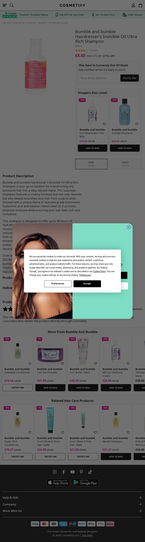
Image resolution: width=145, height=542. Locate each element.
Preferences (57, 283)
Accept (87, 283)
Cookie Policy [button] (99, 271)
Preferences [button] (85, 275)
